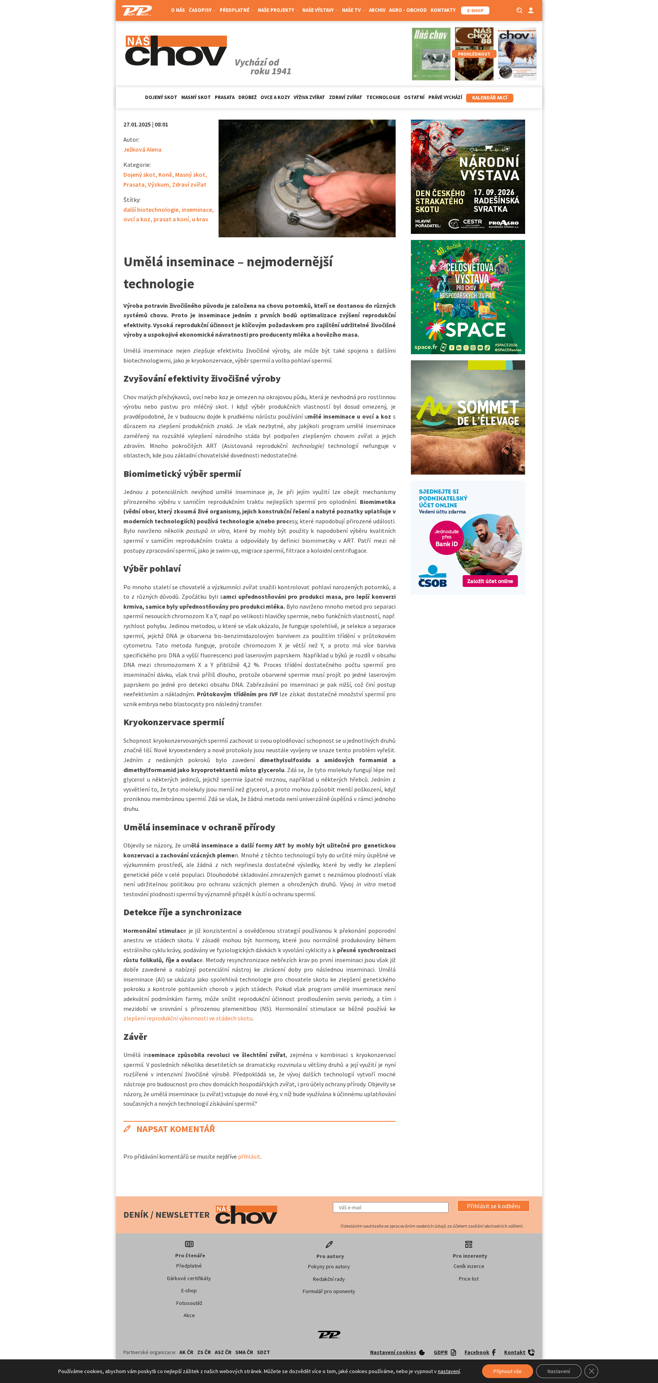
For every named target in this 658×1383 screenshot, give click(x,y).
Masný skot (196, 97)
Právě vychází (445, 97)
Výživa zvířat (309, 97)
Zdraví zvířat (346, 97)
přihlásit (249, 1156)
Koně (165, 174)
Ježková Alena (142, 149)
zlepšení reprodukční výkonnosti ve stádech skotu (187, 1018)
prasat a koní (171, 219)
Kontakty (443, 10)
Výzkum (158, 184)
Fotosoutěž (189, 1303)
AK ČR (186, 1352)
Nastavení (559, 1371)
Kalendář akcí (489, 97)
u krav (200, 219)
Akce (189, 1315)
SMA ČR (244, 1352)
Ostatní (414, 97)
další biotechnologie (151, 209)
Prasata (225, 97)
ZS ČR (204, 1352)
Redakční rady (329, 1279)
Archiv (377, 10)
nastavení (449, 1371)
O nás (178, 10)
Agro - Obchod (408, 10)
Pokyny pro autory (329, 1266)
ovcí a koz (136, 219)
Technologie (383, 97)
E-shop (189, 1290)
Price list (469, 1278)
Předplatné (189, 1265)
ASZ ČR (223, 1352)
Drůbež (247, 97)
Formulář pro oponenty (329, 1291)
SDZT (263, 1352)
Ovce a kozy (275, 97)
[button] (493, 1206)
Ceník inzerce (469, 1266)
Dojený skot (161, 97)
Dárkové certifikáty (189, 1278)
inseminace (197, 209)
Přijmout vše (508, 1371)
